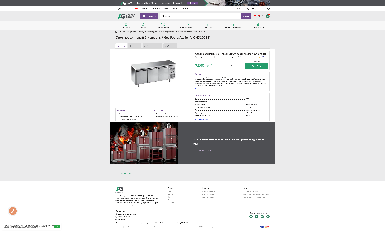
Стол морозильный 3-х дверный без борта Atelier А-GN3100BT (184, 32)
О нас (166, 9)
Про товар (121, 46)
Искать (246, 16)
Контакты (185, 9)
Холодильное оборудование (149, 32)
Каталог (151, 16)
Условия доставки (208, 191)
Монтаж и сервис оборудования (254, 197)
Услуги (118, 9)
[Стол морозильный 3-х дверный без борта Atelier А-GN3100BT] (153, 74)
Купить (256, 65)
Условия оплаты (208, 194)
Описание (136, 46)
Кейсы (127, 9)
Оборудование (132, 32)
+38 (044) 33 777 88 (256, 9)
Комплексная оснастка (251, 191)
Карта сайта (152, 227)
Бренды (145, 9)
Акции (135, 9)
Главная (122, 32)
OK (57, 226)
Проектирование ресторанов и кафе (256, 194)
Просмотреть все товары (202, 150)
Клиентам (156, 9)
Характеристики (154, 46)
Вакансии (171, 200)
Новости (175, 9)
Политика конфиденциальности (137, 227)
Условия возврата (208, 197)
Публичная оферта (121, 227)
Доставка (171, 46)
